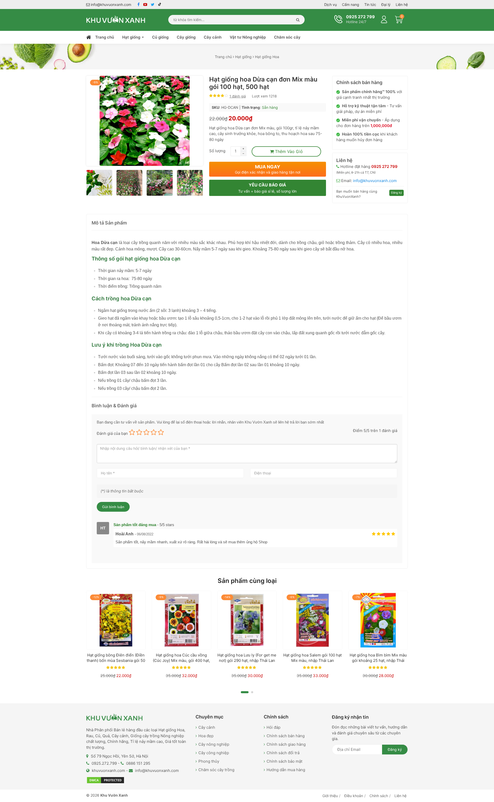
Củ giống (160, 37)
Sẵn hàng (270, 107)
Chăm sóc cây (287, 37)
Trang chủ (104, 37)
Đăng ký (396, 192)
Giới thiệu (330, 796)
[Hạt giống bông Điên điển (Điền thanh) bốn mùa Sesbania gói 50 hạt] (116, 620)
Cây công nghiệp (213, 752)
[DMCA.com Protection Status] (105, 780)
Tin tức (370, 4)
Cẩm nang (350, 4)
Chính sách (378, 796)
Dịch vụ (330, 4)
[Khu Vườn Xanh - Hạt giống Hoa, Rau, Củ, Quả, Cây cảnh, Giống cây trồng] (115, 19)
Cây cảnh (213, 37)
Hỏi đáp (273, 727)
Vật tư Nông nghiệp (248, 37)
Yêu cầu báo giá (267, 187)
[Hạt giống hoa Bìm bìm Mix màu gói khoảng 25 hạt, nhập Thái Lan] (378, 620)
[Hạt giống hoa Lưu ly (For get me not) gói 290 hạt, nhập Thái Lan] (247, 620)
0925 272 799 (360, 16)
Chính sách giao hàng (286, 744)
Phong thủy (208, 761)
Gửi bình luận (113, 507)
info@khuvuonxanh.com (110, 4)
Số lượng (217, 150)
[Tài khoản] (384, 18)
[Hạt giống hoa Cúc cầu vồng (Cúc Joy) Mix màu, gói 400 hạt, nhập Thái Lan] (181, 620)
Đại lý (386, 4)
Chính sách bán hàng (286, 735)
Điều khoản (353, 796)
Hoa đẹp (206, 735)
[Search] (296, 19)
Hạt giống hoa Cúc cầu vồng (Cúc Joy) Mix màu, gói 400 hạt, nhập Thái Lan (181, 660)
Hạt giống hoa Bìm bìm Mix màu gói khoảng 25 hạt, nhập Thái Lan (378, 660)
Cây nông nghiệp (213, 744)
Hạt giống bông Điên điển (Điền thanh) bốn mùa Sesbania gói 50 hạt (116, 660)
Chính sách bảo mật (284, 761)
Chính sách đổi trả (283, 752)
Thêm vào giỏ (288, 151)
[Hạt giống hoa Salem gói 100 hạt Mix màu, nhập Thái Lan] (312, 620)
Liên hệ (402, 4)
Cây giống (186, 37)
